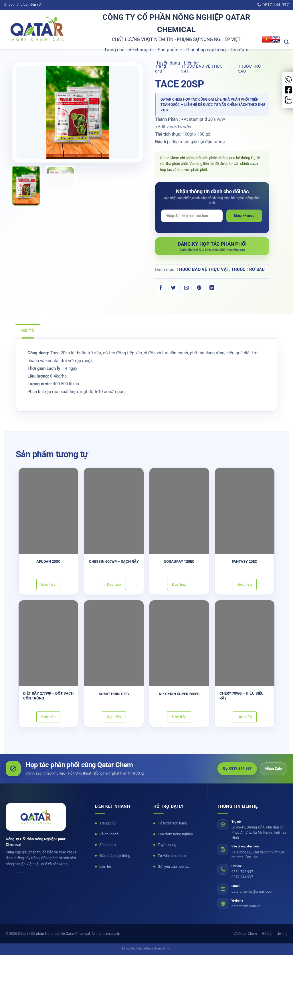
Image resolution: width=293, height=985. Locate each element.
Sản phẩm (168, 49)
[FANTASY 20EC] (245, 511)
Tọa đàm (239, 49)
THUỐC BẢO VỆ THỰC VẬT (203, 269)
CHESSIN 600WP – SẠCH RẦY (114, 561)
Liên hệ (191, 63)
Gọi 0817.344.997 (237, 768)
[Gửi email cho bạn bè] (186, 288)
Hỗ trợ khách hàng (172, 823)
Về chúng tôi (141, 49)
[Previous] (25, 112)
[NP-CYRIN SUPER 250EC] (179, 643)
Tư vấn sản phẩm (172, 855)
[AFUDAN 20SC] (48, 511)
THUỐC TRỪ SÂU (248, 269)
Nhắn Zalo (273, 768)
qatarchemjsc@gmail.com (251, 892)
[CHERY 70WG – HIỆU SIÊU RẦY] (245, 643)
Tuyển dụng (168, 63)
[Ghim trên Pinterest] (199, 288)
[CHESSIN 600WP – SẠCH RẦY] (114, 511)
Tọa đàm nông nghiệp (175, 834)
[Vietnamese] (266, 39)
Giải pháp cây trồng (206, 49)
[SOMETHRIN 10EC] (114, 643)
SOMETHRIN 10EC (114, 694)
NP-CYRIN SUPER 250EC (179, 694)
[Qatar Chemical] (36, 817)
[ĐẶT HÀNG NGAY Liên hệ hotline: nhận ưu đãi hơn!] (212, 246)
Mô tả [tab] (27, 331)
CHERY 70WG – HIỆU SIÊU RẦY (241, 695)
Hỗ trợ (267, 934)
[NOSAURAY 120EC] (179, 511)
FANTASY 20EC (244, 561)
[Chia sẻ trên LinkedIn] (212, 288)
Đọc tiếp (48, 584)
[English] (275, 39)
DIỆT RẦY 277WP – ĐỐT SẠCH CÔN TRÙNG (48, 695)
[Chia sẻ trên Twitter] (174, 288)
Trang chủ (114, 49)
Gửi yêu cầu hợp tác (174, 866)
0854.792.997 (242, 872)
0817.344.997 (242, 877)
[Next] (129, 112)
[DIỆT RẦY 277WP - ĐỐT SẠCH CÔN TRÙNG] (48, 643)
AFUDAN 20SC (48, 561)
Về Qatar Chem (245, 934)
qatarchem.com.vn (246, 906)
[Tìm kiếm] (286, 42)
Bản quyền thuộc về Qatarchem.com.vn (146, 948)
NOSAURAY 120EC (179, 561)
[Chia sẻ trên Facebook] (161, 288)
